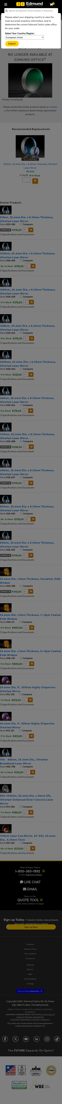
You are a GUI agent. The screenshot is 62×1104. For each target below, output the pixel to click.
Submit (12, 43)
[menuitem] (6, 4)
